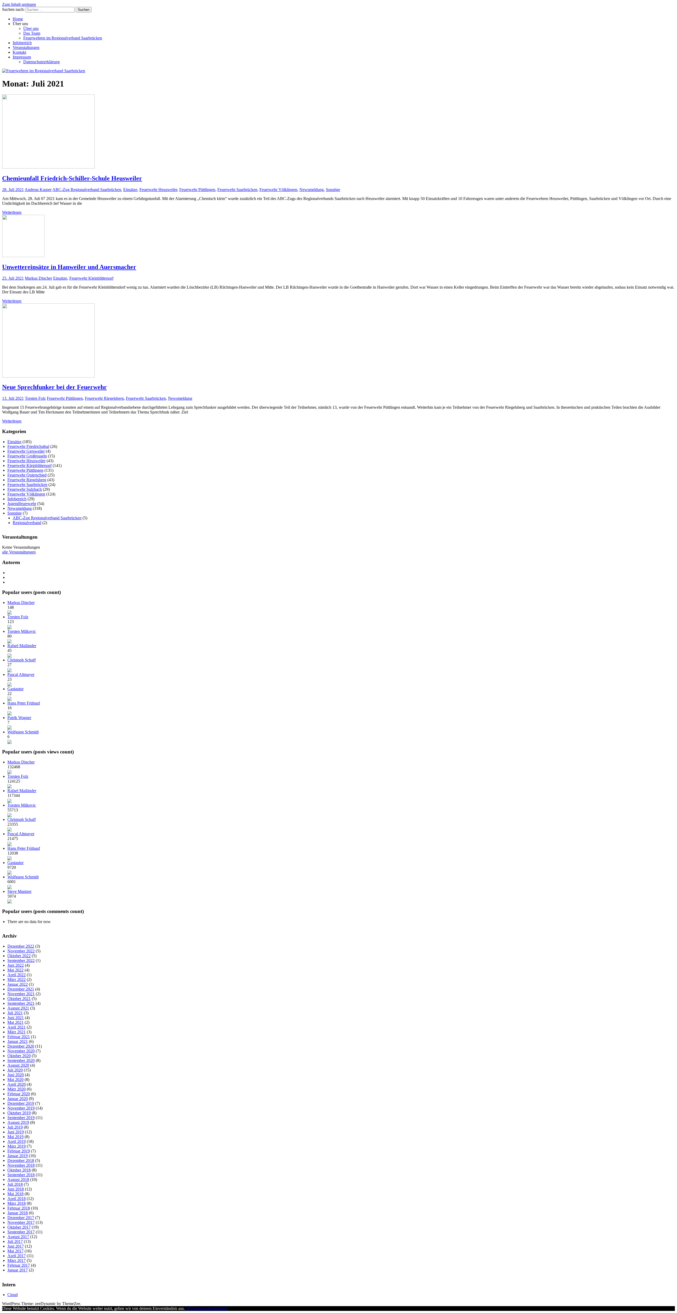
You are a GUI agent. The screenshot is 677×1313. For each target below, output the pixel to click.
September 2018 (21, 1175)
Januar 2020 (17, 1098)
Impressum (22, 57)
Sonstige (333, 189)
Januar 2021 (17, 1041)
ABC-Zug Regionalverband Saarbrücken (86, 189)
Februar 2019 (18, 1151)
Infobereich (22, 42)
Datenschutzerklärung (41, 62)
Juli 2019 (15, 1127)
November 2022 (21, 951)
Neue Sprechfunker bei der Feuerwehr (54, 387)
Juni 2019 (15, 1132)
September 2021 (21, 1003)
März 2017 (16, 1260)
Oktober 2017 (19, 1227)
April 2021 (16, 1027)
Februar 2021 (18, 1036)
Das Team (31, 33)
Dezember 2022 (20, 946)
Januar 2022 (17, 984)
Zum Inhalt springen (19, 4)
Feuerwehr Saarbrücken (237, 189)
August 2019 (18, 1122)
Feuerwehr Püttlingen (197, 189)
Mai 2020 (15, 1079)
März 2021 (16, 1032)
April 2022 (16, 975)
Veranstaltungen (26, 47)
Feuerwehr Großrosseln (27, 456)
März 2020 (16, 1089)
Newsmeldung (311, 189)
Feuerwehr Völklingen (278, 189)
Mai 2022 (15, 970)
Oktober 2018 (19, 1170)
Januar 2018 (17, 1213)
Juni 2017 (15, 1246)
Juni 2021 (15, 1017)
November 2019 (21, 1108)
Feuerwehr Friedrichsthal (28, 446)
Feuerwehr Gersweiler (26, 451)
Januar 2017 (17, 1270)
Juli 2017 (15, 1241)
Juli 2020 (15, 1070)
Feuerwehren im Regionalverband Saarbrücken (62, 38)
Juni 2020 (15, 1075)
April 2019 (16, 1141)
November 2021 (21, 994)
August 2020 (18, 1065)
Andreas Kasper (38, 189)
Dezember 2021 (20, 989)
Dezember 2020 (20, 1046)
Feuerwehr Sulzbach (24, 489)
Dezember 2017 (20, 1217)
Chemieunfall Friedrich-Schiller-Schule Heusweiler (72, 178)
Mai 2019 (15, 1136)
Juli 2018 (15, 1184)
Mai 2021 (15, 1022)
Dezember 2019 (20, 1103)
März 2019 (16, 1146)
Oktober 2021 (19, 998)
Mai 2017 (15, 1251)
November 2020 (21, 1051)
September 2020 (21, 1060)
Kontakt (19, 52)
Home (18, 19)
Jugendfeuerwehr (21, 503)
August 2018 (18, 1179)
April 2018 (16, 1198)
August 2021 (18, 1008)
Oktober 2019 (19, 1113)
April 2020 (16, 1084)
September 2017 (21, 1232)
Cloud (12, 1294)
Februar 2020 (18, 1094)
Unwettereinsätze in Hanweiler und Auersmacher (69, 266)
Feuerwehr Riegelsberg (104, 398)
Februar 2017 (18, 1265)
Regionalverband (27, 522)
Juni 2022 (15, 965)
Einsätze (130, 189)
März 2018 (16, 1203)
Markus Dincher (38, 278)
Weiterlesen (11, 212)
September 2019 (21, 1117)
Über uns (31, 28)
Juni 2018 (15, 1189)
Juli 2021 (15, 1013)
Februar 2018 (18, 1208)
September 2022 (21, 960)
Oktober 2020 (19, 1055)
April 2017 (16, 1255)
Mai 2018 (15, 1194)
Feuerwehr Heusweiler (158, 189)
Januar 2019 (17, 1155)
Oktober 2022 (19, 955)
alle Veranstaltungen (19, 552)
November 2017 (21, 1222)
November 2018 (21, 1165)
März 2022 (16, 979)
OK (188, 1308)
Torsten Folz (35, 398)
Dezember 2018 (20, 1160)
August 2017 (18, 1236)
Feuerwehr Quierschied (27, 475)
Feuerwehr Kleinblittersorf (91, 278)
